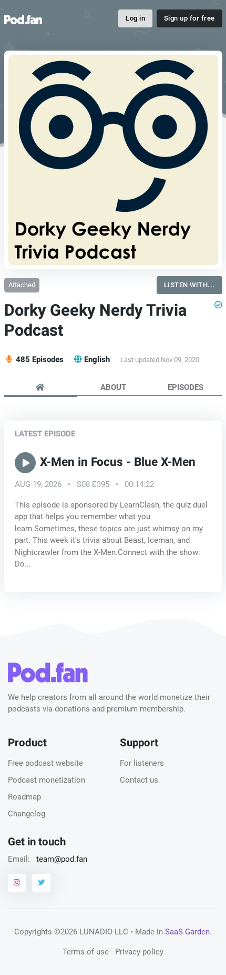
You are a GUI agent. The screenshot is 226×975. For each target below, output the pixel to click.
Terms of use (86, 952)
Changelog (26, 813)
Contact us (139, 780)
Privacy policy (139, 952)
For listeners (142, 763)
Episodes (185, 387)
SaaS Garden (187, 932)
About (113, 387)
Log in (135, 18)
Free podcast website (45, 763)
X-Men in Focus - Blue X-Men (118, 463)
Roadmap (24, 797)
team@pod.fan (61, 859)
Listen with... (189, 285)
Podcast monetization (46, 780)
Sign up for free (189, 18)
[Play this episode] (25, 463)
